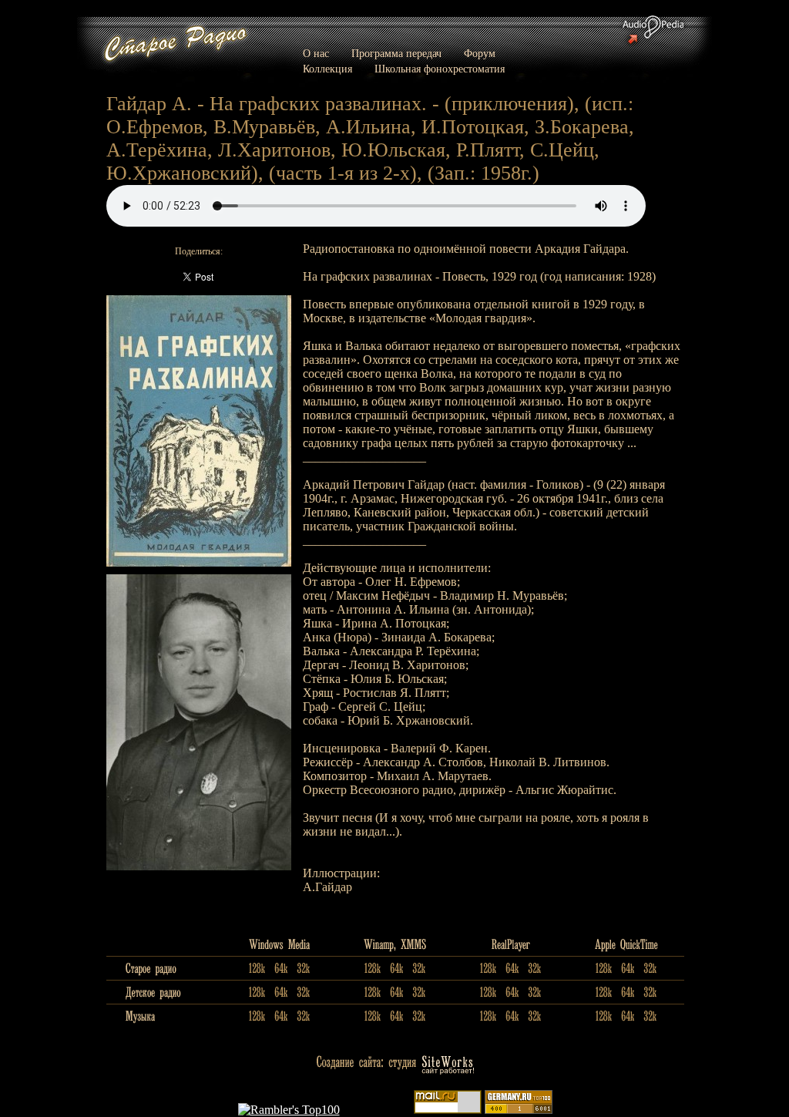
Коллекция (327, 69)
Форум (479, 53)
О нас (316, 53)
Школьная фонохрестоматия (439, 69)
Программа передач (396, 53)
